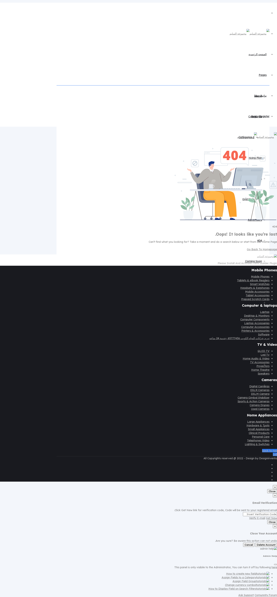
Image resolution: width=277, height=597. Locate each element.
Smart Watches (259, 284)
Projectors (262, 366)
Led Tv (265, 354)
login (255, 116)
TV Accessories (259, 362)
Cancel (249, 544)
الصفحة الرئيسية (258, 54)
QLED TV (263, 351)
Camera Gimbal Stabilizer (253, 397)
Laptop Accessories (256, 323)
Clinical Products (259, 433)
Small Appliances (258, 429)
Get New (271, 518)
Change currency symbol (240, 585)
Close (272, 491)
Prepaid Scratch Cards (255, 299)
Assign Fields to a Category (239, 577)
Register (264, 116)
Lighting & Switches (257, 444)
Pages (263, 75)
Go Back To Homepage (262, 249)
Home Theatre (260, 370)
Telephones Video (258, 440)
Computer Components (254, 319)
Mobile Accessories (257, 291)
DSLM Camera (260, 394)
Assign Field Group (244, 581)
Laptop (264, 312)
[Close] (275, 564)
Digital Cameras (259, 386)
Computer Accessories (255, 327)
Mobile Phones (260, 276)
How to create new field (241, 573)
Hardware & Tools (257, 425)
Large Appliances (258, 421)
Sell (275, 454)
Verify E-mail (257, 518)
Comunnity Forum (266, 595)
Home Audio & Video (256, 358)
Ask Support (246, 595)
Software (263, 334)
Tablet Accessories (257, 295)
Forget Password (251, 344)
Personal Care (260, 436)
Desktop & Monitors (256, 315)
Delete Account (266, 544)
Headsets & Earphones (254, 288)
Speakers (263, 373)
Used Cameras (260, 409)
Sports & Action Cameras (253, 401)
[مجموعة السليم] (249, 33)
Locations (255, 302)
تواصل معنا (260, 95)
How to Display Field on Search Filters (232, 588)
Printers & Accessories (255, 330)
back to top (269, 450)
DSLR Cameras (259, 390)
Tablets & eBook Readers (253, 280)
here (274, 567)
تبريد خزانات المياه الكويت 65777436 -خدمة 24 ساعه (239, 338)
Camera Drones (259, 405)
